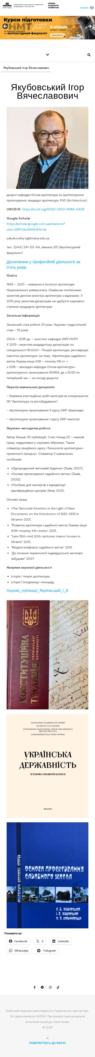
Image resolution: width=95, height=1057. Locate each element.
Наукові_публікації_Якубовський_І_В (37, 590)
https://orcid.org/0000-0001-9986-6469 (53, 209)
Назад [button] (5, 26)
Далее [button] (89, 26)
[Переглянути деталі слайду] (47, 27)
